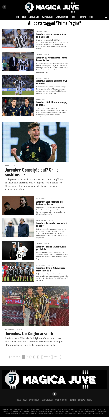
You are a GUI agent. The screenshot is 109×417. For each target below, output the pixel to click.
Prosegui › (47, 357)
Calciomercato (34, 17)
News (24, 17)
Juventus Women (47, 17)
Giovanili (74, 17)
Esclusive (83, 17)
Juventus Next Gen (62, 17)
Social (91, 17)
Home (17, 17)
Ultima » (56, 357)
